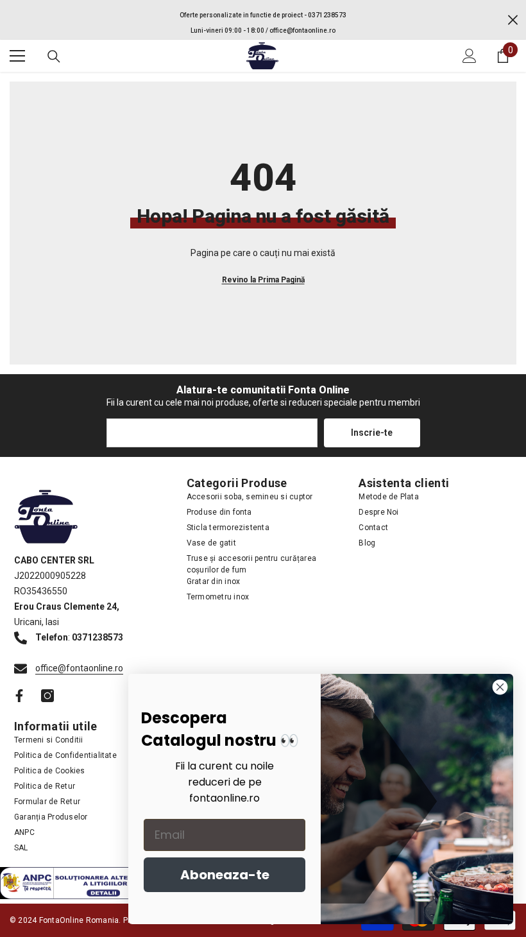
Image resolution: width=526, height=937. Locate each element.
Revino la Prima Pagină (263, 279)
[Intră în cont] (469, 56)
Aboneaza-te (224, 875)
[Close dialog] (500, 687)
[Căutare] (54, 56)
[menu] (17, 56)
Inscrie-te (372, 432)
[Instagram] (47, 695)
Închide (513, 20)
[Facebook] (19, 695)
